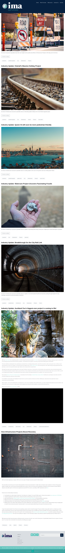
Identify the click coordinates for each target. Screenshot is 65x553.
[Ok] (63, 549)
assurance (4, 60)
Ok (32, 551)
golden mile (19, 178)
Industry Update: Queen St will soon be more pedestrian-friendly (26, 125)
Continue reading (5, 56)
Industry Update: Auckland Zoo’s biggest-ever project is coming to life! (28, 308)
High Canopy (18, 426)
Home (37, 2)
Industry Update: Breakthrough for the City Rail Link (21, 243)
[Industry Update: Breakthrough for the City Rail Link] (32, 268)
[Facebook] (34, 535)
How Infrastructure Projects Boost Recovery (18, 432)
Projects (29, 60)
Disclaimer (19, 543)
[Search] (61, 535)
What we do (50, 2)
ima (18, 60)
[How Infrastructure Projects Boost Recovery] (32, 455)
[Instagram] (37, 535)
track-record (7, 359)
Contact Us (56, 2)
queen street (42, 178)
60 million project (34, 365)
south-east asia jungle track (44, 426)
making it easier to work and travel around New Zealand (24, 498)
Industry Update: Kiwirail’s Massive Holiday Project (21, 66)
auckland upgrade (12, 60)
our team (36, 359)
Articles (61, 2)
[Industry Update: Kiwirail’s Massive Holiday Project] (32, 88)
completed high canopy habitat (37, 374)
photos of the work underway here (13, 374)
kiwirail (29, 119)
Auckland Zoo (11, 426)
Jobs (10, 525)
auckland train (11, 303)
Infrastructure (23, 60)
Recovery (26, 525)
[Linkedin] (32, 535)
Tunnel (40, 303)
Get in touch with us (13, 386)
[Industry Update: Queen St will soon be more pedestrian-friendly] (32, 147)
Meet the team (43, 2)
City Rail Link (18, 303)
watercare (26, 237)
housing (43, 501)
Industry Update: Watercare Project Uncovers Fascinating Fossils (26, 184)
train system (41, 119)
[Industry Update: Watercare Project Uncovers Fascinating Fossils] (32, 206)
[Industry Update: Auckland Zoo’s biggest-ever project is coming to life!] (32, 333)
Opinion (15, 525)
